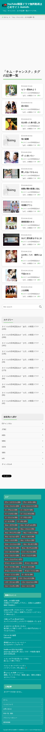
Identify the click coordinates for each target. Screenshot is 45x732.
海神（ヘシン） (18, 673)
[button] (40, 306)
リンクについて (8, 704)
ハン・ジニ (10, 578)
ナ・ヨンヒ (27, 574)
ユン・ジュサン (12, 586)
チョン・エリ (28, 567)
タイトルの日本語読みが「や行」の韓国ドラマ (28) (20, 385)
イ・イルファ (26, 510)
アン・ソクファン (12, 502)
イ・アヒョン (11, 510)
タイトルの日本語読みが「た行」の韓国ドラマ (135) (20, 352)
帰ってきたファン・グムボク (21, 610)
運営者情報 (6, 722)
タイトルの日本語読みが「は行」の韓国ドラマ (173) (20, 369)
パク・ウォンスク (26, 578)
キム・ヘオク (28, 536)
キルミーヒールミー (18, 642)
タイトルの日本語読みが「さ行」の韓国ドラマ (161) (20, 344)
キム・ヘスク (11, 540)
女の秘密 (13, 635)
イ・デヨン (25, 517)
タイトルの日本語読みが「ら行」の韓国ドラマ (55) (20, 394)
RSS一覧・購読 (8, 713)
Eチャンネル (7, 423)
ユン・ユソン (28, 586)
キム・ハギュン (30, 533)
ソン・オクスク (12, 552)
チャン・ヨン (31, 563)
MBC (4, 441)
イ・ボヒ (22, 521)
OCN (4, 447)
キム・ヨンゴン (12, 548)
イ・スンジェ (11, 517)
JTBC (4, 429)
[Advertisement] (22, 42)
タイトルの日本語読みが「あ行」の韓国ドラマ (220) (20, 327)
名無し (6, 601)
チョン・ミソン (12, 574)
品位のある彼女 (17, 649)
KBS (3, 435)
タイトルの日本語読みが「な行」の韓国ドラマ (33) (20, 361)
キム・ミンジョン (12, 544)
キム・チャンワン (12, 533)
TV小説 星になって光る (20, 659)
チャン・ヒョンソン (13, 563)
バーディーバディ (19, 666)
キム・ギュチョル (28, 525)
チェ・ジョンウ (29, 555)
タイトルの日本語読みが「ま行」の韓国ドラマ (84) (20, 377)
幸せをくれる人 (20, 626)
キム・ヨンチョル (29, 548)
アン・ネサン (30, 502)
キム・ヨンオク (30, 544)
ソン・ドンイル (29, 552)
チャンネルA (7, 464)
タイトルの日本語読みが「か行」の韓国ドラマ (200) (20, 336)
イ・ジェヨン (11, 514)
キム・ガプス (11, 525)
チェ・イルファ (12, 555)
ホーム (5, 700)
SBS (3, 453)
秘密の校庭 (15, 601)
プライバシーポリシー (10, 718)
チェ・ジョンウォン (13, 559)
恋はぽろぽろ (19, 619)
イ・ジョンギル (27, 514)
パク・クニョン (12, 582)
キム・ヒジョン (12, 536)
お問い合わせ (7, 709)
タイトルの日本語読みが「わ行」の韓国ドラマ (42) (20, 402)
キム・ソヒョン (27, 529)
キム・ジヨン (11, 529)
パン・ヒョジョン (29, 582)
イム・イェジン (12, 506)
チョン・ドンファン (13, 571)
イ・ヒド (9, 521)
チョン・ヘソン (32, 571)
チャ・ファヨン (12, 567)
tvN (3, 458)
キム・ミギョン (27, 540)
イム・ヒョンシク (29, 506)
